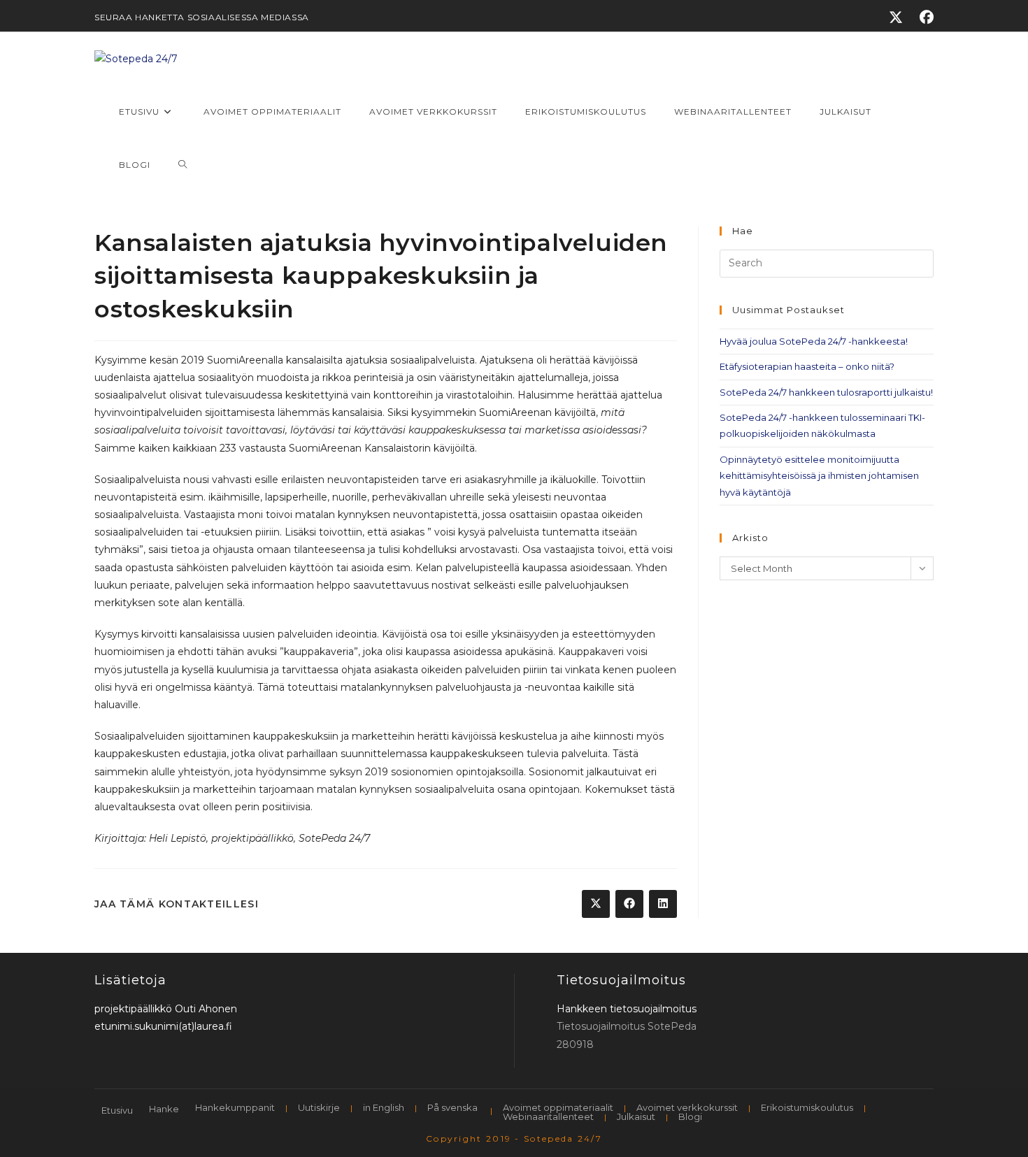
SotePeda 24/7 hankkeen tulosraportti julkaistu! (826, 392)
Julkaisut (636, 1116)
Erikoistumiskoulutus (807, 1107)
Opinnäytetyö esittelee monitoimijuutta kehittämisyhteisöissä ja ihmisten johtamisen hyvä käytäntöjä (819, 476)
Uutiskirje (319, 1107)
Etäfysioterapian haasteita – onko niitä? (807, 366)
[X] (895, 17)
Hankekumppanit (235, 1107)
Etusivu (117, 1110)
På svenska (452, 1107)
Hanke (164, 1108)
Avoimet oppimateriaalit (558, 1107)
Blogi (690, 1116)
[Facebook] (922, 17)
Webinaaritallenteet (548, 1116)
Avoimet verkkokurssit (687, 1107)
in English (383, 1107)
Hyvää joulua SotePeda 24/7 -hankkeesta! (814, 341)
